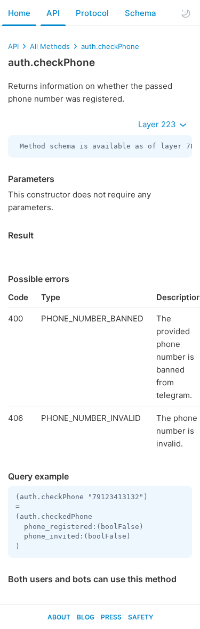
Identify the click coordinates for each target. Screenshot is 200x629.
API (53, 13)
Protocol (92, 13)
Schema (140, 13)
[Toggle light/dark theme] (185, 13)
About (58, 617)
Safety (140, 617)
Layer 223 (158, 124)
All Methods (50, 46)
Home (19, 13)
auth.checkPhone (110, 46)
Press (111, 617)
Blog (85, 617)
